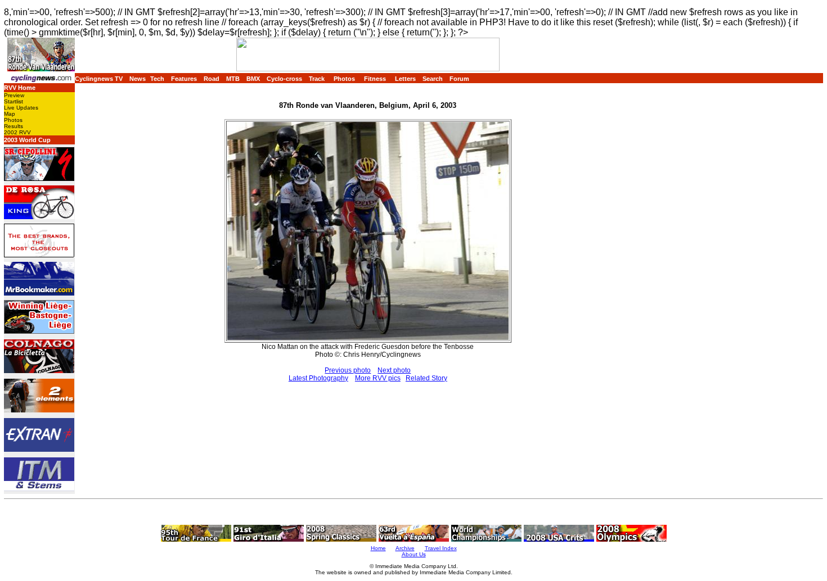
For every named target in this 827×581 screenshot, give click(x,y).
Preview (14, 95)
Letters (405, 78)
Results (13, 126)
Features (184, 78)
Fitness (375, 78)
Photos (344, 78)
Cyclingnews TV (99, 78)
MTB (233, 78)
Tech (157, 78)
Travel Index (441, 548)
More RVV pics (378, 378)
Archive (405, 548)
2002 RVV (17, 132)
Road (211, 78)
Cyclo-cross (284, 78)
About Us (414, 554)
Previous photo (348, 370)
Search (433, 78)
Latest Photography (318, 378)
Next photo (394, 370)
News (137, 78)
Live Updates (21, 108)
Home (378, 548)
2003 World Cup (27, 140)
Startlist (13, 101)
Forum (459, 78)
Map (9, 114)
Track (317, 78)
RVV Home (19, 87)
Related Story (426, 378)
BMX (253, 78)
